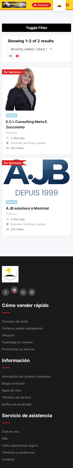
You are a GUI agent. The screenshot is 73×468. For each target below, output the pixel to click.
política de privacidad (16, 404)
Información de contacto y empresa (26, 376)
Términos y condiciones (18, 452)
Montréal (16, 143)
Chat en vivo (10, 431)
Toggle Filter (36, 28)
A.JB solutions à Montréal (27, 208)
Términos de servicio (16, 397)
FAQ (4, 438)
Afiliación (8, 335)
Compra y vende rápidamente (22, 328)
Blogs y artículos (13, 383)
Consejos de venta (15, 321)
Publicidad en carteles (17, 342)
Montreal (28, 143)
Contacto (8, 459)
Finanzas (11, 132)
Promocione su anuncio (18, 349)
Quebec (41, 143)
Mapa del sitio (11, 390)
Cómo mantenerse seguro (20, 445)
